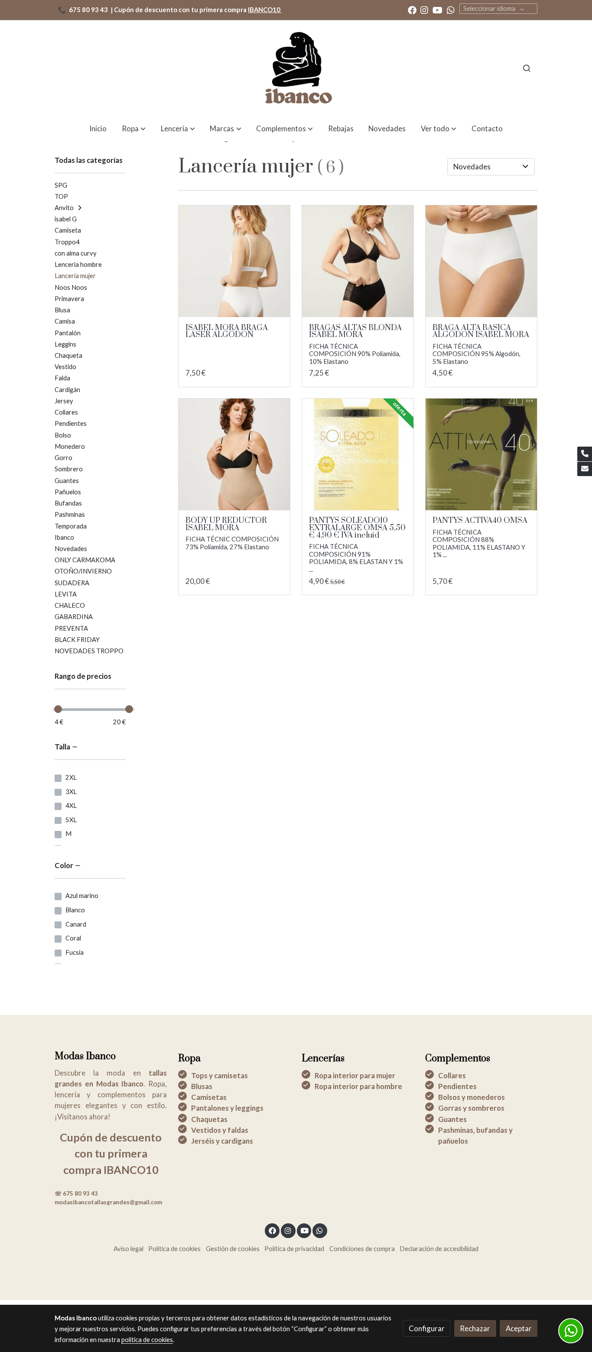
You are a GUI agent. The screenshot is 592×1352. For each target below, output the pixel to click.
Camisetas (209, 1097)
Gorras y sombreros (471, 1107)
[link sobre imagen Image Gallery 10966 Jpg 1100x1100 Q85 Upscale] (481, 261)
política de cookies (147, 1339)
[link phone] (584, 454)
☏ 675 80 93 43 (76, 1193)
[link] (296, 68)
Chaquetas (209, 1119)
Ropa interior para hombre (358, 1086)
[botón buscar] (526, 68)
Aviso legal (128, 1248)
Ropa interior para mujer (355, 1075)
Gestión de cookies (233, 1248)
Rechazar (475, 1328)
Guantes (452, 1119)
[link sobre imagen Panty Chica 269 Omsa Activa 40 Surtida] (481, 454)
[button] (438, 128)
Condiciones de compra (362, 1248)
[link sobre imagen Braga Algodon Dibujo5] (234, 261)
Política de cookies (174, 1248)
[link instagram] (424, 9)
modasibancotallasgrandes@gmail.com (108, 1202)
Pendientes (457, 1086)
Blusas (201, 1086)
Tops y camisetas (219, 1075)
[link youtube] (437, 9)
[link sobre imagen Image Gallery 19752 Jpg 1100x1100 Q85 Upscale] (234, 454)
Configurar (427, 1328)
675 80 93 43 (88, 9)
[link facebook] (412, 9)
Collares (452, 1075)
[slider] (58, 709)
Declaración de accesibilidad (439, 1248)
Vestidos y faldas (219, 1130)
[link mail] (584, 469)
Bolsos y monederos (471, 1097)
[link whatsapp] (451, 9)
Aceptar (519, 1328)
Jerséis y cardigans (222, 1140)
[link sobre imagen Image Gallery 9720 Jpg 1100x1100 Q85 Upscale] (358, 261)
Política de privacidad (294, 1248)
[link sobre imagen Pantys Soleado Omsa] (358, 454)
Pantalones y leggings (227, 1107)
